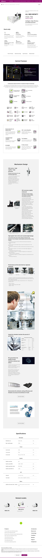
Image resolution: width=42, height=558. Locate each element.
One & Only (11, 1)
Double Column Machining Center (10, 4)
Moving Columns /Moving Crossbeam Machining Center (13, 534)
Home (3, 4)
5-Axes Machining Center (9, 540)
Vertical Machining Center (9, 537)
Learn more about (21, 396)
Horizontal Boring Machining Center (10, 541)
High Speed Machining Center (9, 538)
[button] (14, 506)
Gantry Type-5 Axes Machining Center (11, 535)
